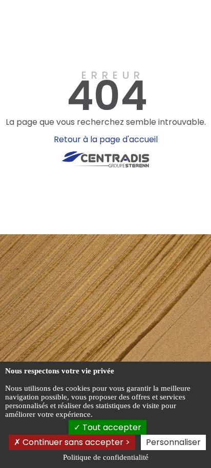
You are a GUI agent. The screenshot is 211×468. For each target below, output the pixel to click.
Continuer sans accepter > (75, 442)
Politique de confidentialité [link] (106, 457)
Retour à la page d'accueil (106, 139)
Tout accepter (110, 427)
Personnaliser (173, 442)
